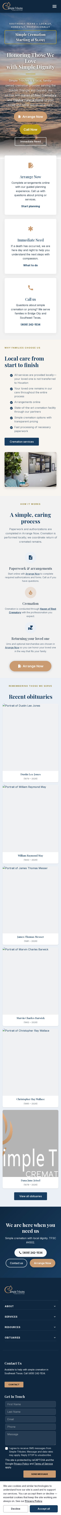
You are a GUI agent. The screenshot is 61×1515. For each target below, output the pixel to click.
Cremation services (22, 441)
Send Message (39, 1474)
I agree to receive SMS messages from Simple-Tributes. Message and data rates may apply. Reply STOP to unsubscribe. (31, 1451)
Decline (15, 1508)
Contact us (16, 1263)
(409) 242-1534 (30, 324)
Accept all (44, 1508)
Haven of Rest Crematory (38, 95)
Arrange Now (30, 117)
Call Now (30, 129)
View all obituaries (30, 1196)
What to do (30, 265)
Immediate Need (30, 141)
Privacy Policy (21, 1463)
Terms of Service (43, 1463)
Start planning (30, 206)
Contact (14, 1384)
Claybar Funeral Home (28, 100)
